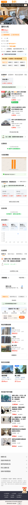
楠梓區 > (15, 478)
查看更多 (14, 355)
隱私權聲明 (19, 497)
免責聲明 (6, 497)
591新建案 (14, 493)
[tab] (4, 182)
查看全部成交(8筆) (14, 201)
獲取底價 (16, 102)
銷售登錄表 (23, 181)
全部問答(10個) (14, 271)
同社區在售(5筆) (14, 132)
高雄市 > (11, 478)
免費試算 (22, 317)
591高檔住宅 (19, 495)
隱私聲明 (14, 503)
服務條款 (12, 497)
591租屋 (12, 495)
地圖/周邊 (21, 277)
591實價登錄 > (4, 478)
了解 (25, 5)
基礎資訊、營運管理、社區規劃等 (14, 51)
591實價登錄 (6, 493)
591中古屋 (6, 495)
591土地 (20, 493)
